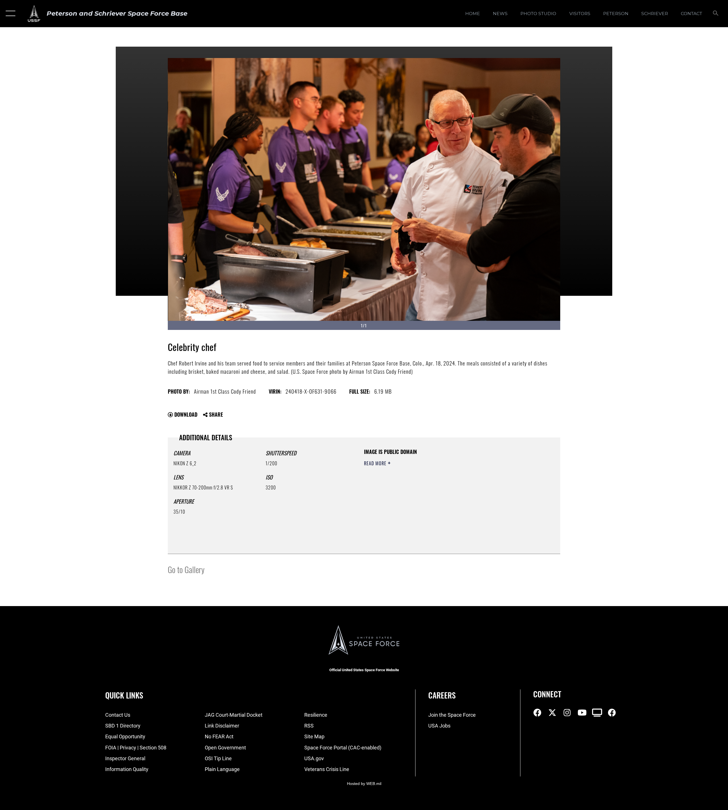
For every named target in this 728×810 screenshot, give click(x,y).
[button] (9, 13)
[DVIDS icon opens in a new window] (597, 712)
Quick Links (124, 695)
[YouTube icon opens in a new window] (582, 712)
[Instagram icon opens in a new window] (567, 712)
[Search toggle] (716, 13)
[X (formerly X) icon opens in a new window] (552, 712)
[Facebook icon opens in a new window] (537, 712)
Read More (376, 463)
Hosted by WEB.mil (364, 783)
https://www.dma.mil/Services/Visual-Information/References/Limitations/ (430, 499)
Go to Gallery (186, 569)
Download (185, 414)
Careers (442, 695)
